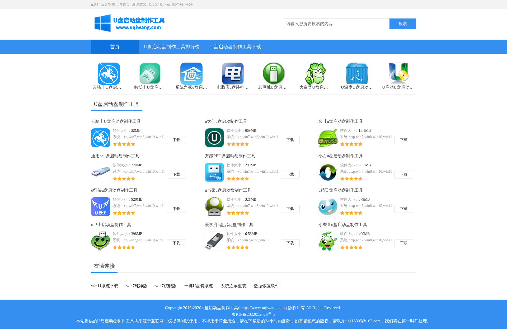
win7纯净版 (136, 286)
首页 (115, 46)
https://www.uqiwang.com (263, 308)
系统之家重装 (233, 286)
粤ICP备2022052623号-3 (253, 314)
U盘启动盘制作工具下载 (235, 46)
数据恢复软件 (266, 286)
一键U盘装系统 (198, 286)
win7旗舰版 (165, 286)
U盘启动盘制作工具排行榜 (172, 46)
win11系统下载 (104, 286)
